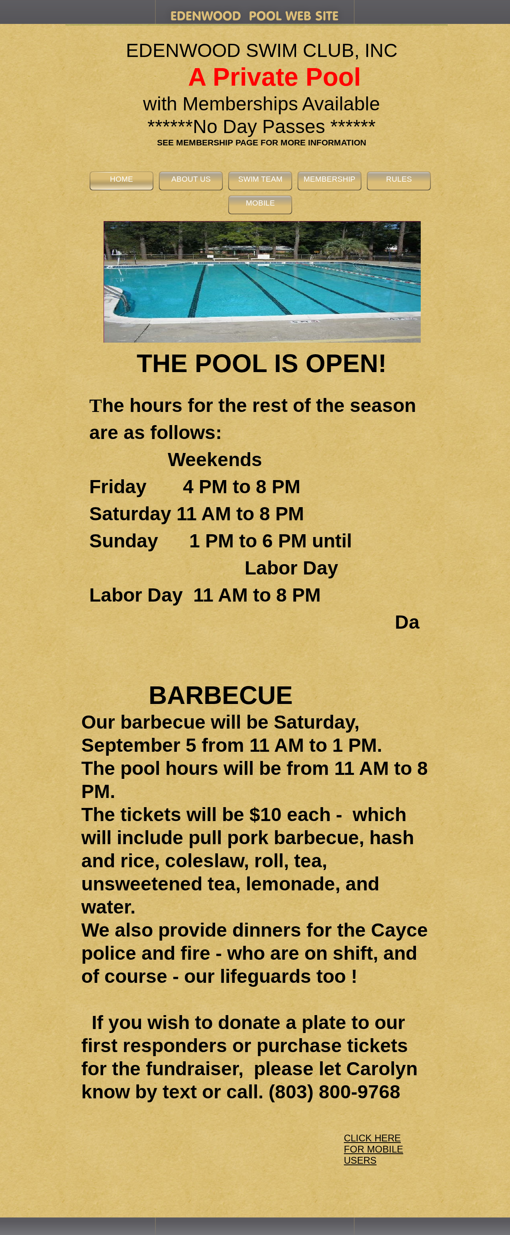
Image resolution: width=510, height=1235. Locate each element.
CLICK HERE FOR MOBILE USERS (373, 1149)
